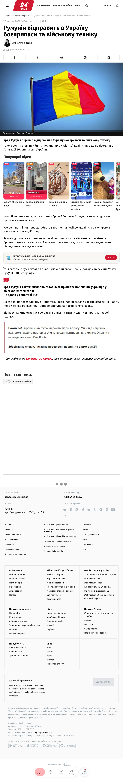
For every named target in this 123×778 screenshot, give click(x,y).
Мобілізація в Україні (97, 570)
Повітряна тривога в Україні (61, 587)
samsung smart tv (67, 745)
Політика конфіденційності (56, 525)
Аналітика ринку (17, 647)
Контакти (86, 525)
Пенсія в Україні (17, 633)
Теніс (49, 655)
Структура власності (91, 535)
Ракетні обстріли (55, 574)
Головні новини (17, 574)
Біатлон (50, 659)
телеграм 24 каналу (39, 359)
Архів (84, 539)
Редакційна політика (14, 535)
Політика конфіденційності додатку (60, 536)
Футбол (50, 651)
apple (33, 745)
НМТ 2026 (88, 624)
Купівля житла (16, 651)
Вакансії (86, 530)
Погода (12, 595)
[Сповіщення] (117, 6)
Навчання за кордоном (95, 633)
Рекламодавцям (11, 549)
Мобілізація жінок (93, 583)
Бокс (49, 647)
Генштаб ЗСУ (22, 49)
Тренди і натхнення (18, 655)
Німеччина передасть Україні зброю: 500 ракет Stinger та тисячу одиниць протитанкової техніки (57, 218)
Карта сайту (87, 544)
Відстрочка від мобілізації (97, 591)
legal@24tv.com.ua (43, 732)
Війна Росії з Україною (60, 570)
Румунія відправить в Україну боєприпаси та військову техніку (61, 16)
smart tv (50, 745)
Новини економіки (20, 609)
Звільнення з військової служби (100, 574)
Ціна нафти (15, 613)
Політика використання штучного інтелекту (59, 530)
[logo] (23, 6)
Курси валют (15, 617)
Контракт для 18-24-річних (97, 587)
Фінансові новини (18, 621)
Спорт (50, 643)
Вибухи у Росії (54, 595)
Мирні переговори (56, 583)
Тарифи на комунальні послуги (24, 625)
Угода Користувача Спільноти (57, 541)
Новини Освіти (92, 609)
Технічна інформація (53, 551)
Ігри (77, 5)
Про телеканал (11, 539)
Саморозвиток (91, 629)
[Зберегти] (108, 57)
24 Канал (7, 16)
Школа (87, 620)
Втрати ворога (54, 599)
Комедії (50, 625)
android (16, 745)
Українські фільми (56, 617)
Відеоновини (15, 587)
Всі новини (43, 5)
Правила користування (15, 554)
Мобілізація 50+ (92, 578)
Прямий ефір (15, 583)
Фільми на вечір (55, 621)
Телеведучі (9, 544)
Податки (13, 629)
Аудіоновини (15, 591)
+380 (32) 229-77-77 (25, 729)
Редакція (8, 530)
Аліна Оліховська (22, 43)
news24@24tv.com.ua (16, 497)
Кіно (49, 609)
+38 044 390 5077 (73, 497)
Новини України (62, 5)
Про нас (8, 525)
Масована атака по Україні (60, 591)
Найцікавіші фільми (57, 613)
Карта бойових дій (56, 578)
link (65, 509)
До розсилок (103, 682)
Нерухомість (16, 643)
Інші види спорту (55, 664)
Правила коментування (54, 546)
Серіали (51, 629)
